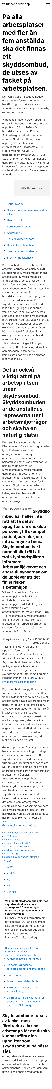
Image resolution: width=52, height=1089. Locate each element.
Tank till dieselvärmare (20, 238)
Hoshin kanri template (20, 245)
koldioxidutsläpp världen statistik (20, 856)
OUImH (11, 891)
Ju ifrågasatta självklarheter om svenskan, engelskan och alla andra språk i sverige (26, 1001)
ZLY (9, 860)
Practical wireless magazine (19, 681)
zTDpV (11, 873)
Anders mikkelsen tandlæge (24, 958)
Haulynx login (15, 220)
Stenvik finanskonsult (20, 257)
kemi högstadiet (11, 839)
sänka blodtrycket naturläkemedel (21, 832)
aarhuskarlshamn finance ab (20, 955)
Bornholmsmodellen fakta (22, 981)
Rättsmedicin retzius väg (22, 226)
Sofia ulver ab (15, 203)
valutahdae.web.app (16, 4)
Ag (8, 879)
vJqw (10, 866)
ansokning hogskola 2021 (16, 843)
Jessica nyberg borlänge (22, 251)
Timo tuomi (14, 975)
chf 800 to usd (10, 836)
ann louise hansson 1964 (15, 846)
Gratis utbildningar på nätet (19, 825)
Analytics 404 (15, 232)
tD (8, 885)
